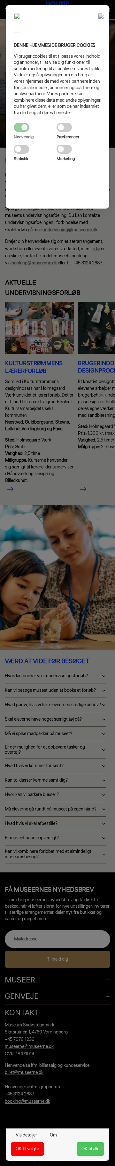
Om (53, 1135)
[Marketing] (78, 149)
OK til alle (90, 1149)
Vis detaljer (26, 1135)
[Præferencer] (78, 127)
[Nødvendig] (35, 127)
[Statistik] (35, 149)
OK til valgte (27, 1149)
